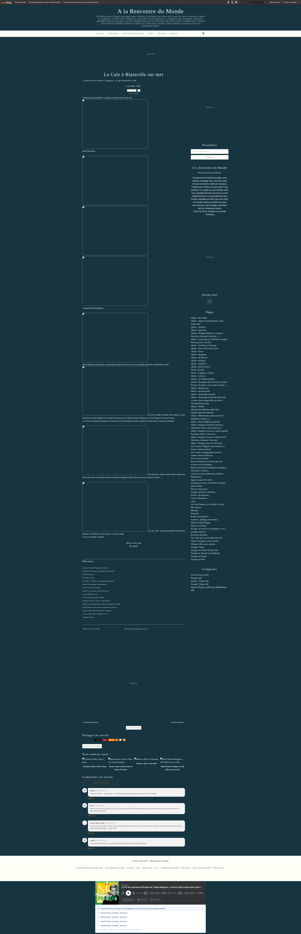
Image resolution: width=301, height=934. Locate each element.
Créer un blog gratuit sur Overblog (115, 868)
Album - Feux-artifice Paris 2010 (204, 348)
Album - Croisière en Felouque (203, 345)
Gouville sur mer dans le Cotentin (91, 587)
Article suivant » (178, 722)
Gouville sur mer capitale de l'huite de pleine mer (95, 591)
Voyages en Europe (199, 556)
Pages (150, 34)
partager (143, 900)
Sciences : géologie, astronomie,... (205, 519)
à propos (157, 900)
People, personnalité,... (200, 516)
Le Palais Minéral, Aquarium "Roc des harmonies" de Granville (99, 607)
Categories (109, 80)
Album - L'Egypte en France (202, 373)
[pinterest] (236, 2)
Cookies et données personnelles (201, 868)
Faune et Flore (197, 486)
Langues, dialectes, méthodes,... (204, 492)
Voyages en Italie (198, 559)
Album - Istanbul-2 (199, 364)
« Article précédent (90, 722)
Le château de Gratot (88, 617)
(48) (196, 578)
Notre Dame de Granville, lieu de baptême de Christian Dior (98, 571)
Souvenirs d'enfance (199, 535)
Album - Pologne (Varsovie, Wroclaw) (206, 443)
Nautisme (195, 513)
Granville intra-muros (88, 574)
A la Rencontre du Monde (150, 11)
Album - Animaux (198, 327)
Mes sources (196, 507)
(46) (200, 581)
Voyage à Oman (197, 547)
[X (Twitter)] (232, 2)
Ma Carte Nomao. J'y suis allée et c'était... (208, 504)
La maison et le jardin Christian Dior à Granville (95, 568)
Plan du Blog (96, 629)
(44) (199, 584)
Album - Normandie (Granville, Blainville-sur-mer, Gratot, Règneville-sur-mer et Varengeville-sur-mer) (208, 400)
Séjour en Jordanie (198, 526)
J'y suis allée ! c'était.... (134, 86)
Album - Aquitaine (198, 330)
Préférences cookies (218, 868)
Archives (161, 34)
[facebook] (228, 2)
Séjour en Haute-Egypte (201, 523)
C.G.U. (157, 868)
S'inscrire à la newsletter (92, 746)
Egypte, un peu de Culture (201, 480)
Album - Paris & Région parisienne (205, 422)
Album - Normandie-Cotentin (203, 394)
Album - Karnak (197, 370)
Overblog (164, 861)
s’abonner (129, 900)
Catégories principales (133, 34)
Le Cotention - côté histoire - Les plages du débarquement (98, 581)
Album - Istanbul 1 (198, 361)
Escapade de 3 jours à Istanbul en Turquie (208, 483)
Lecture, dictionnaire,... (200, 495)
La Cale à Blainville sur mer (89, 594)
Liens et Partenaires (199, 498)
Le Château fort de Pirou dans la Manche (93, 597)
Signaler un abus (147, 868)
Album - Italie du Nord (200, 367)
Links (193, 501)
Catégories (113, 34)
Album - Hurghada (198, 354)
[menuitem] (100, 34)
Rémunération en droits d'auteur (170, 868)
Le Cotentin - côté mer (88, 577)
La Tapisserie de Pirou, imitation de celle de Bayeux (96, 600)
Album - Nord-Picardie (200, 391)
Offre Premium (185, 868)
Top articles (130, 868)
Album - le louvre (198, 376)
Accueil (100, 34)
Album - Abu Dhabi (199, 318)
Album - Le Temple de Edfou (203, 379)
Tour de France (144, 629)
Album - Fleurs (197, 351)
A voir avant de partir (200, 458)
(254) (200, 575)
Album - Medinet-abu (200, 388)
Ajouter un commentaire (101, 783)
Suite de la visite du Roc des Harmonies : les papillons (96, 610)
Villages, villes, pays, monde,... (203, 544)
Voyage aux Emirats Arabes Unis (204, 550)
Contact (174, 34)
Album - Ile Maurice (199, 358)
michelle (211, 211)
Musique (194, 510)
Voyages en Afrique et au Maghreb (205, 553)
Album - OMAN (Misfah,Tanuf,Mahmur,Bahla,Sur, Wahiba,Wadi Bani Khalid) (205, 409)
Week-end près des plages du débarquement (94, 584)
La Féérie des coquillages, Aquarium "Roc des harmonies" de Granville (101, 604)
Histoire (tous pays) (199, 489)
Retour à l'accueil (133, 728)
